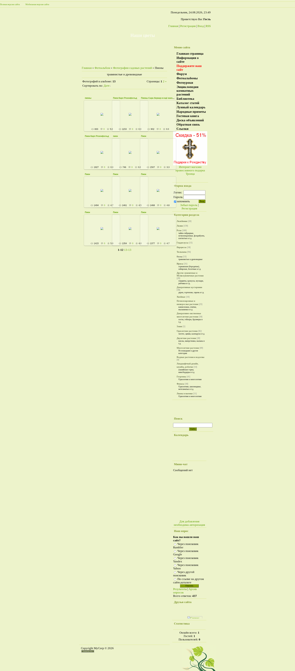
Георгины (181, 376)
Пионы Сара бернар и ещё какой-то (159, 98)
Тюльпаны (182, 252)
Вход (201, 26)
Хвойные (181, 297)
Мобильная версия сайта (37, 4)
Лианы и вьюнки (185, 393)
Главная (173, 26)
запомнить (183, 201)
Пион (143, 136)
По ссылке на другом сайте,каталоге (188, 580)
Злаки (179, 326)
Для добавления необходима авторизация (189, 523)
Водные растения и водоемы (190, 357)
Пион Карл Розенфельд (125, 98)
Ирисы (180, 263)
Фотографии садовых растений (132, 68)
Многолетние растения (188, 348)
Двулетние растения (186, 338)
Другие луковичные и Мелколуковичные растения (190, 274)
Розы (179, 230)
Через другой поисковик (183, 573)
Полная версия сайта (12, 4)
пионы (88, 98)
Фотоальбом (102, 68)
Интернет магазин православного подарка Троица (190, 170)
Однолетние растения (187, 331)
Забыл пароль (188, 205)
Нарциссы (181, 247)
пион (115, 136)
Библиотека (185, 98)
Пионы (179, 257)
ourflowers (103, 117)
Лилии (180, 225)
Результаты (180, 589)
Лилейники (182, 221)
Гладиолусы (182, 242)
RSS (208, 26)
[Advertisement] (182, 407)
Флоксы (180, 383)
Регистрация (188, 26)
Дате (107, 85)
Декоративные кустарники (189, 287)
